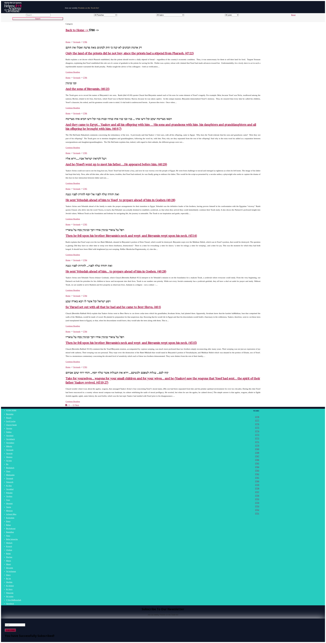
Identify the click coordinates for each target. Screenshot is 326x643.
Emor (8, 521)
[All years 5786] (229, 15)
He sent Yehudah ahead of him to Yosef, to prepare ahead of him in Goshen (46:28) (120, 200)
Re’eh (8, 579)
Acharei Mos (11, 514)
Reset (293, 15)
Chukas (9, 550)
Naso (8, 536)
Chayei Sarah (11, 425)
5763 (257, 471)
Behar (8, 525)
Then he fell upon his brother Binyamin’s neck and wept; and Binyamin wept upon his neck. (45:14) (131, 235)
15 (74, 405)
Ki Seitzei (10, 586)
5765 (257, 463)
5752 (257, 510)
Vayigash (76, 42)
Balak (8, 553)
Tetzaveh (9, 482)
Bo (7, 464)
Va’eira (9, 461)
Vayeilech (10, 604)
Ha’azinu (9, 596)
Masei (8, 564)
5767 (257, 456)
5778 (257, 417)
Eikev (8, 575)
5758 (257, 488)
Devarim (9, 568)
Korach (9, 546)
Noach (8, 418)
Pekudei (9, 493)
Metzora (9, 511)
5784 (85, 260)
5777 (257, 420)
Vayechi (9, 453)
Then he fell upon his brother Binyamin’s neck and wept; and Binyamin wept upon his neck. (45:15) (131, 343)
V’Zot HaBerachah (13, 600)
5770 (257, 445)
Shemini (9, 503)
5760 (257, 481)
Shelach (9, 543)
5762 (257, 474)
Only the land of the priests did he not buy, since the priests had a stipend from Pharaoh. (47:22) (130, 53)
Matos (8, 561)
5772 (257, 438)
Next (77, 405)
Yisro (8, 471)
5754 (257, 503)
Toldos (8, 432)
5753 (257, 506)
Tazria (8, 507)
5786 (85, 42)
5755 (257, 499)
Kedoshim (10, 518)
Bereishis (9, 414)
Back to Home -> (77, 30)
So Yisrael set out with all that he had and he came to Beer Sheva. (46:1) (113, 307)
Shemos (9, 457)
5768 (257, 453)
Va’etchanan (11, 571)
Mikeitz (9, 446)
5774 (257, 431)
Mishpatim (10, 475)
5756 (257, 496)
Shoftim (9, 582)
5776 (257, 424)
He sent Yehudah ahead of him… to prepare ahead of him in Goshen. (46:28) (116, 271)
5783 (85, 367)
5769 (257, 449)
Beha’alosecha (12, 539)
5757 (257, 492)
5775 (257, 428)
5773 (257, 435)
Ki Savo (9, 589)
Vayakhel (9, 489)
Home (68, 42)
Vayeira (9, 428)
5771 (257, 442)
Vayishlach (10, 439)
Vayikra (9, 496)
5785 (85, 153)
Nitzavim (9, 593)
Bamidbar (10, 532)
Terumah (9, 478)
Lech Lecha (10, 421)
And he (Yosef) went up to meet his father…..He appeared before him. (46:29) (116, 164)
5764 (257, 467)
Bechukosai (10, 528)
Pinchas (9, 557)
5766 (257, 460)
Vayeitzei (9, 436)
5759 (257, 485)
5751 (257, 513)
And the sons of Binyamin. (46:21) (87, 89)
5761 (257, 478)
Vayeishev (10, 443)
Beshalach (10, 468)
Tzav (8, 500)
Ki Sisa (9, 486)
